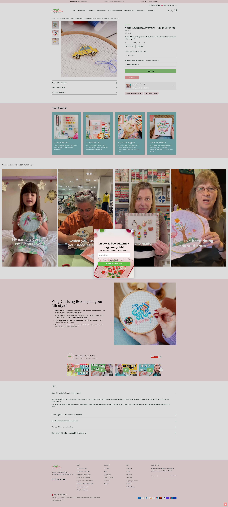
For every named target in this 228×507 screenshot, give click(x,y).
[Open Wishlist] (225, 504)
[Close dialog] (132, 231)
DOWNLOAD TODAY (114, 264)
